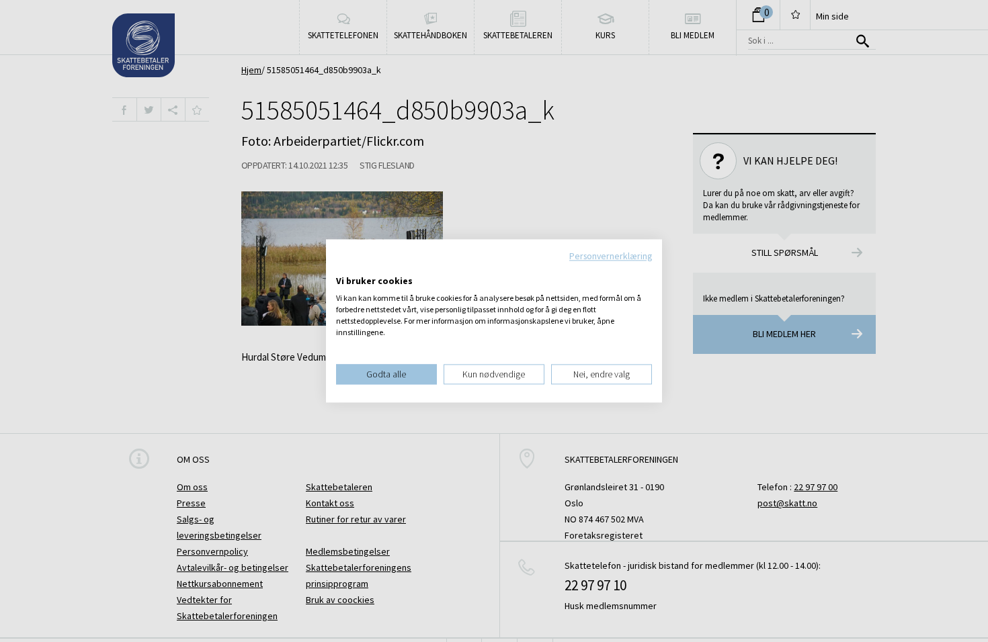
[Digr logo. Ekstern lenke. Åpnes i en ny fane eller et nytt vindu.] (345, 267)
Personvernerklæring (610, 256)
